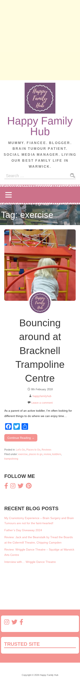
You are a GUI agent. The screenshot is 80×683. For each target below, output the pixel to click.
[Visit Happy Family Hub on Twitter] (21, 487)
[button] (8, 195)
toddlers (56, 454)
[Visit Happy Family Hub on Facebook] (6, 487)
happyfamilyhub (42, 396)
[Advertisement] (40, 40)
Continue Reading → (20, 437)
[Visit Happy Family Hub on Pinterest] (29, 487)
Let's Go (20, 449)
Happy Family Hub (40, 126)
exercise (23, 454)
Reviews (46, 449)
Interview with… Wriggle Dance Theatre (30, 561)
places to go (35, 454)
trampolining (11, 458)
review (47, 454)
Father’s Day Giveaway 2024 (23, 530)
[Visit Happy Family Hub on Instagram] (12, 487)
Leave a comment (42, 402)
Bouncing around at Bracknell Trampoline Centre (40, 350)
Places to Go (33, 449)
